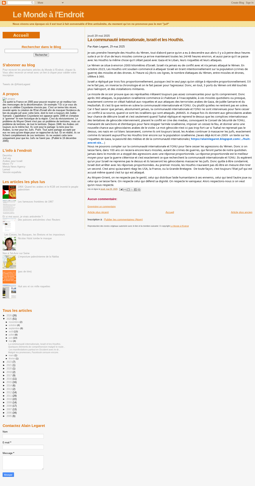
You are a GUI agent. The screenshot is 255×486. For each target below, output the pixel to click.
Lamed (6, 169)
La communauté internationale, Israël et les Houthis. (34, 344)
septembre (14, 328)
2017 (10, 375)
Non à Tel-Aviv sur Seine (16, 253)
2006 (10, 412)
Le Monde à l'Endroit (48, 14)
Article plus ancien (241, 212)
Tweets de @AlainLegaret (16, 84)
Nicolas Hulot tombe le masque (35, 238)
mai (11, 341)
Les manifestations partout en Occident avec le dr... (34, 350)
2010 (10, 399)
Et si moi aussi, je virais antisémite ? (23, 216)
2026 (10, 315)
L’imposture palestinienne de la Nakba (38, 256)
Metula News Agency (14, 166)
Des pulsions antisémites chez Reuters (39, 219)
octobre (13, 325)
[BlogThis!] (128, 189)
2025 (10, 318)
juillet (12, 334)
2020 (10, 368)
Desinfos (7, 155)
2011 (10, 395)
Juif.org (7, 158)
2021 (10, 365)
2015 (10, 382)
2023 (10, 361)
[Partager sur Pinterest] (139, 189)
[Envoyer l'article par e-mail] (120, 189)
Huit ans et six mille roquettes (34, 286)
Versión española (12, 172)
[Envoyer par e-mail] (125, 189)
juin (11, 338)
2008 (10, 405)
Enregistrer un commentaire (102, 206)
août (11, 331)
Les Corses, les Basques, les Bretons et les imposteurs (34, 234)
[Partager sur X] (132, 189)
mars (11, 355)
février (12, 358)
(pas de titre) (25, 271)
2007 (10, 409)
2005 (10, 416)
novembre (14, 322)
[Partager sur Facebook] (135, 189)
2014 (10, 385)
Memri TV (8, 163)
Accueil (170, 212)
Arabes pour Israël (12, 161)
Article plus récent (98, 212)
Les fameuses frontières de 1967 (35, 201)
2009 (10, 402)
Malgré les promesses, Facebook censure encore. (33, 352)
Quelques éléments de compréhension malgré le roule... (36, 347)
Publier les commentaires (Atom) (123, 219)
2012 (10, 392)
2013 (10, 389)
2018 (10, 372)
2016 (10, 378)
